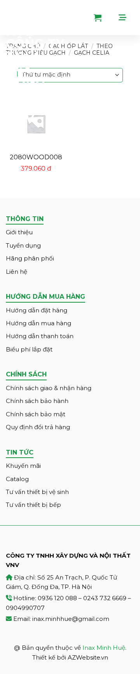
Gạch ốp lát (68, 46)
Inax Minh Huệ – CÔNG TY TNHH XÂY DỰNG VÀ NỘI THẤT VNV (35, 62)
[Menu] (126, 17)
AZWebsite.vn (88, 657)
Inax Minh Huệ (103, 647)
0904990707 (25, 608)
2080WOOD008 (36, 157)
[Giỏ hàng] (103, 17)
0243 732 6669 (104, 598)
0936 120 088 (57, 598)
